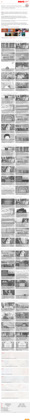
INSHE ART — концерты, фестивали (22, 406)
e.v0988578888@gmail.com (6, 410)
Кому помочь (8, 405)
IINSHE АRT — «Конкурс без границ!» (22, 406)
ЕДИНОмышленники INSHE (8, 404)
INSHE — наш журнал (21, 403)
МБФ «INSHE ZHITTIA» (8, 403)
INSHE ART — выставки (22, 404)
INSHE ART (7, 9)
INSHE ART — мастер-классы (22, 405)
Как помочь (8, 406)
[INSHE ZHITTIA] (23, 1)
